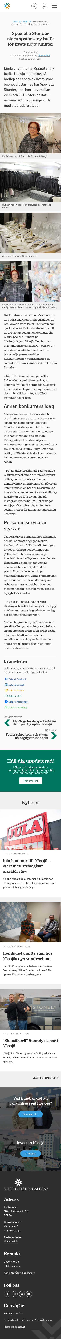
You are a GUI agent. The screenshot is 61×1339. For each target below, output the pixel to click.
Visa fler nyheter (44, 1077)
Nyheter (26, 21)
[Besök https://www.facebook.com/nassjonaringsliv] (7, 1294)
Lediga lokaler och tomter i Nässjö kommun (28, 1319)
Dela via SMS (14, 696)
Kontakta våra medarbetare (19, 1272)
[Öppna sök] (34, 6)
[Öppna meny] (54, 6)
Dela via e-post (16, 690)
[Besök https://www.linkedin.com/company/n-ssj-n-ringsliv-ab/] (22, 1294)
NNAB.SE (17, 21)
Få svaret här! (30, 1114)
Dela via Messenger (18, 701)
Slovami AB (44, 55)
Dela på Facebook (17, 679)
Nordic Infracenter (14, 1326)
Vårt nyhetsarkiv (13, 1313)
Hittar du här (11, 1241)
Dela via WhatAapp (17, 707)
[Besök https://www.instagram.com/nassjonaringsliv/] (15, 1294)
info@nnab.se (12, 1265)
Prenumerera (30, 780)
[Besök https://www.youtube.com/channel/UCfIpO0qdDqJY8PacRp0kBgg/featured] (29, 1294)
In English (30, 1153)
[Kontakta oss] (44, 6)
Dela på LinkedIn (16, 684)
